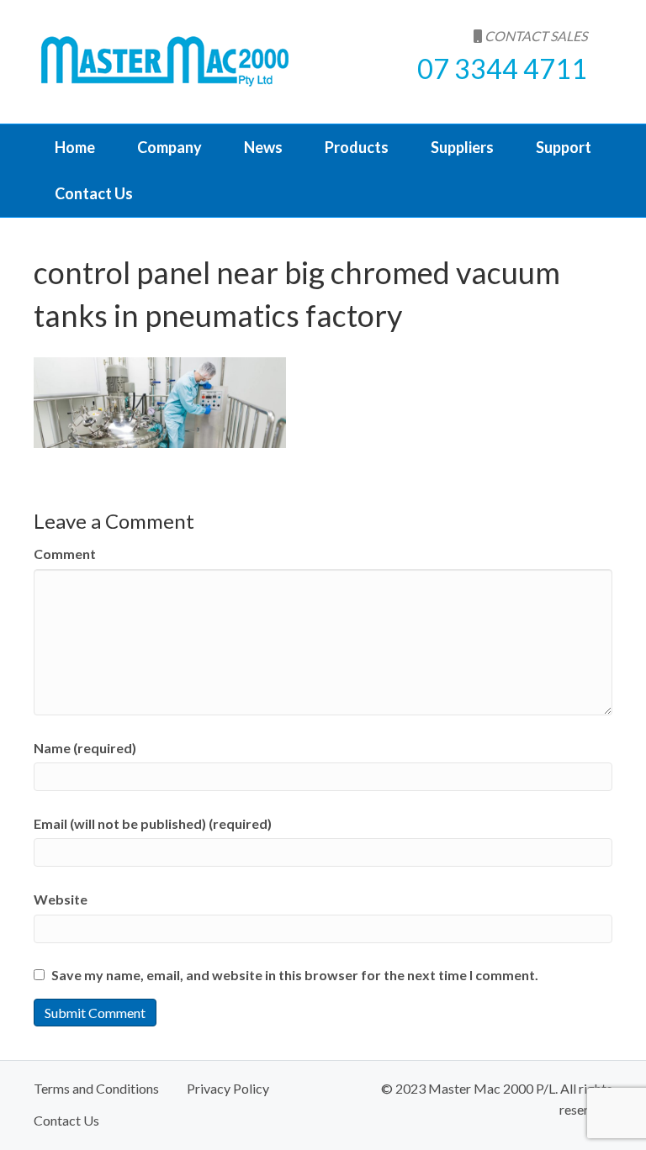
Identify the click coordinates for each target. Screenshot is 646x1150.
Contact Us (94, 193)
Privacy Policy (228, 1088)
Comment (65, 554)
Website (60, 899)
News (263, 147)
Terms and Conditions (96, 1088)
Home (75, 147)
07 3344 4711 (502, 68)
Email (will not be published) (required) (153, 823)
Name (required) (85, 748)
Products (357, 147)
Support (563, 147)
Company (169, 147)
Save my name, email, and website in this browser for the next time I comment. (294, 975)
